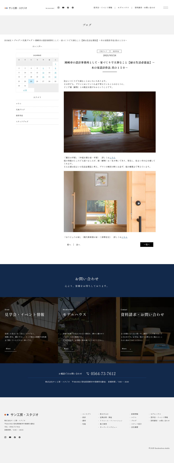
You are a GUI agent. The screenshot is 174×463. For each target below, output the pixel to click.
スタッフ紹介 (136, 424)
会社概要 (134, 427)
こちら (113, 157)
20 (43, 77)
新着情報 (134, 414)
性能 (84, 424)
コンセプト (86, 414)
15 (55, 72)
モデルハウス (123, 7)
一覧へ (147, 244)
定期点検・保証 (106, 417)
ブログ (133, 420)
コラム (18, 103)
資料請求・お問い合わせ (145, 7)
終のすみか (104, 414)
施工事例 (103, 424)
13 (43, 72)
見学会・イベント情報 (103, 7)
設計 (84, 417)
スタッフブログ (22, 121)
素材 (84, 420)
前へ (69, 244)
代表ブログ (20, 109)
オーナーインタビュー (108, 427)
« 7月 (25, 90)
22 (55, 77)
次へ (78, 244)
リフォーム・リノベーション (111, 420)
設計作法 (19, 115)
